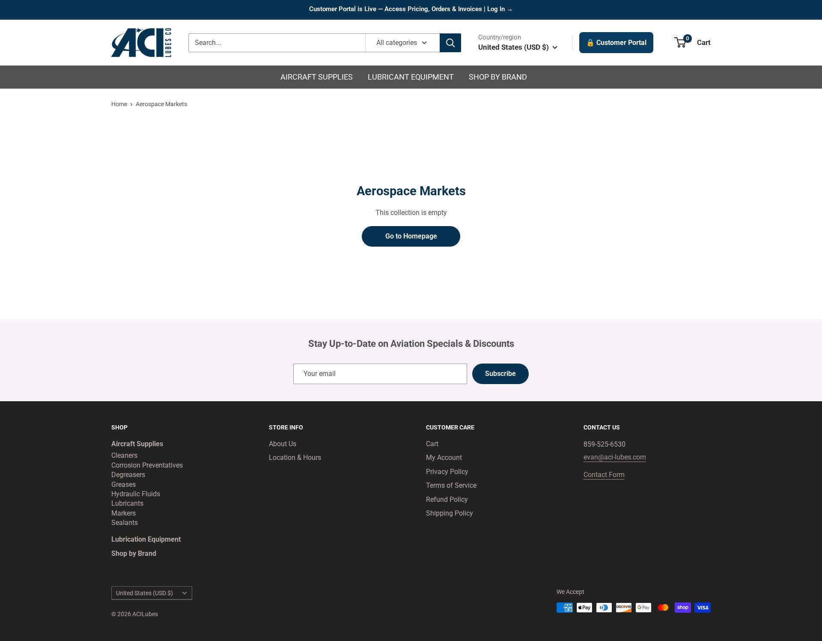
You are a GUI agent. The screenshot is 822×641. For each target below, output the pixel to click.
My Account (444, 457)
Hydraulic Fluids (135, 494)
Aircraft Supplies (316, 76)
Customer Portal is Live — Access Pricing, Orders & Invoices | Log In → (411, 9)
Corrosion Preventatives (147, 465)
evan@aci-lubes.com (615, 457)
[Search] (450, 42)
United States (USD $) (144, 593)
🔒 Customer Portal (616, 43)
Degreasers (128, 475)
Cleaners (124, 455)
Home (119, 104)
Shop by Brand (498, 76)
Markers (123, 513)
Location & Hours (295, 457)
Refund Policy (447, 499)
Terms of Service (451, 485)
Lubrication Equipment (146, 539)
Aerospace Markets (161, 104)
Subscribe (500, 374)
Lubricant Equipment (411, 76)
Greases (123, 484)
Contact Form (604, 475)
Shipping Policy (449, 513)
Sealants (124, 523)
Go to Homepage (411, 236)
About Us (282, 444)
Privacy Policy (447, 472)
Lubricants (127, 503)
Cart (432, 444)
